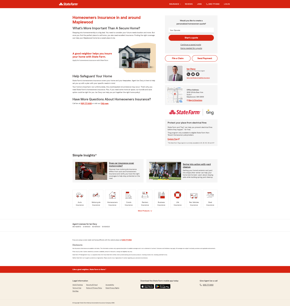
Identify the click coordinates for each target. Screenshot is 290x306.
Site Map (75, 291)
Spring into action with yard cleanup (197, 165)
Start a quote (191, 38)
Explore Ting (172, 139)
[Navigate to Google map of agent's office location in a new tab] (197, 74)
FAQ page (104, 103)
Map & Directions (195, 100)
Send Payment (204, 58)
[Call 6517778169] (188, 74)
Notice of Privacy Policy (94, 288)
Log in (227, 4)
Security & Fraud (92, 285)
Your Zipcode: (175, 30)
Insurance (174, 4)
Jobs (199, 4)
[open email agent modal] (193, 74)
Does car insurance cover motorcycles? (121, 164)
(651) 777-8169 (213, 4)
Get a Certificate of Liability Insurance (198, 78)
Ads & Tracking (77, 285)
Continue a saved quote (190, 45)
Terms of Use (76, 288)
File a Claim (178, 58)
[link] (68, 4)
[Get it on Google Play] (162, 286)
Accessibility (110, 285)
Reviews (189, 4)
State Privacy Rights (112, 288)
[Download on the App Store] (147, 286)
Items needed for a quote (191, 48)
